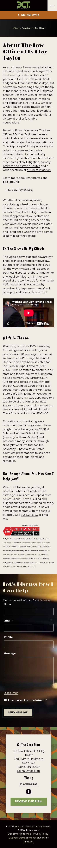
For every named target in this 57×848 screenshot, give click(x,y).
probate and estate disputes (21, 166)
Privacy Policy (40, 833)
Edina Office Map (28, 771)
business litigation (39, 170)
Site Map (26, 833)
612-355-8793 (30, 15)
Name (8, 604)
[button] (52, 5)
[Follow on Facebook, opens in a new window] (28, 791)
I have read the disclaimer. (27, 700)
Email (8, 620)
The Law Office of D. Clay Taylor (32, 826)
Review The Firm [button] (28, 801)
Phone (8, 637)
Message (10, 653)
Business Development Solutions (27, 837)
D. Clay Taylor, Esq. (20, 189)
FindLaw (28, 841)
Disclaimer (11, 693)
